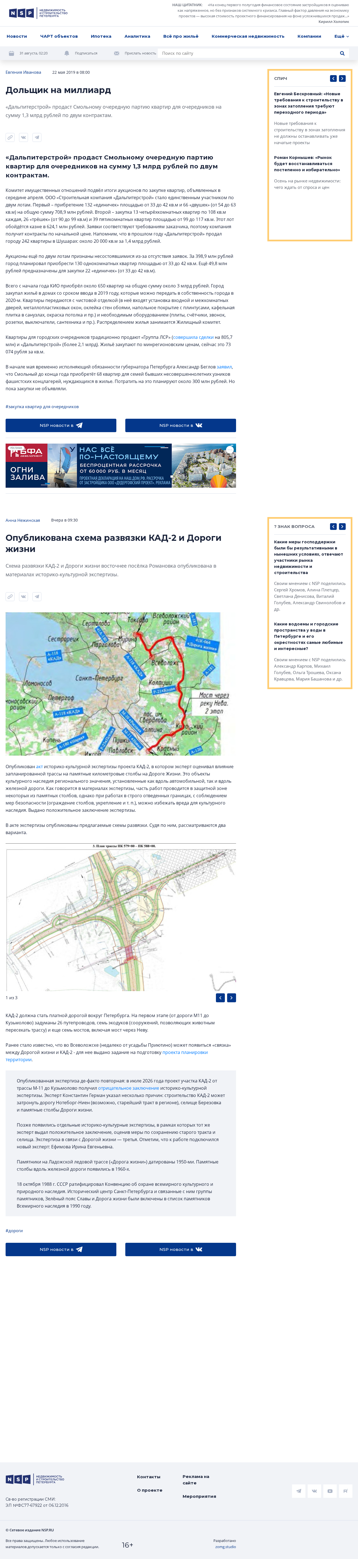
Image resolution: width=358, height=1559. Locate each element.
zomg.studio (225, 1546)
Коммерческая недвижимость (248, 36)
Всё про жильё (181, 36)
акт (39, 766)
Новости (17, 36)
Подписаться (86, 53)
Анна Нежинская (23, 520)
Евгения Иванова (23, 72)
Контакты (149, 1476)
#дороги (14, 1230)
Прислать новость (140, 53)
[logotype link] (38, 13)
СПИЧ (280, 78)
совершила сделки (193, 337)
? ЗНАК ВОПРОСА (294, 526)
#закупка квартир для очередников (42, 406)
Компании (309, 36)
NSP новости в (57, 425)
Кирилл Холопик (334, 21)
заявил (224, 367)
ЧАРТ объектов (59, 36)
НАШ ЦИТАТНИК (187, 4)
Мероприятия (199, 1496)
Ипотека (101, 36)
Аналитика (137, 36)
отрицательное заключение (128, 1088)
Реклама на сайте (196, 1480)
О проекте (149, 1490)
